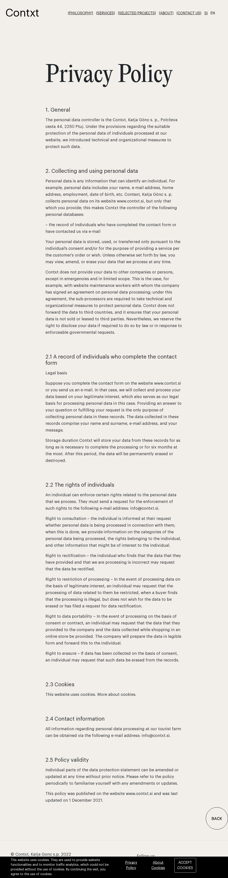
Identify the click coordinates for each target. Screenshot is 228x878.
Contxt (22, 13)
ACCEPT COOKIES (185, 865)
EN (212, 13)
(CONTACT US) (189, 13)
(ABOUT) (166, 13)
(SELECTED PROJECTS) (137, 13)
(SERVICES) (105, 13)
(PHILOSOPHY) (80, 13)
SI (206, 13)
